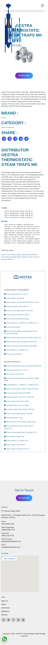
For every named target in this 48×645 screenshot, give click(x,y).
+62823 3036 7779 (8, 530)
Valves (3, 604)
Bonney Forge (27, 257)
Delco (10, 259)
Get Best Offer (24, 75)
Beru (19, 257)
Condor (36, 257)
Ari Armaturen (6, 257)
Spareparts (5, 611)
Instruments (5, 608)
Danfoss (4, 259)
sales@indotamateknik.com (11, 541)
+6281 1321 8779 (7, 535)
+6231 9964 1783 (7, 524)
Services (4, 614)
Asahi (14, 257)
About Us (4, 601)
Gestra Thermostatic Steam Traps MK (14, 254)
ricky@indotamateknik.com (10, 547)
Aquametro (33, 254)
